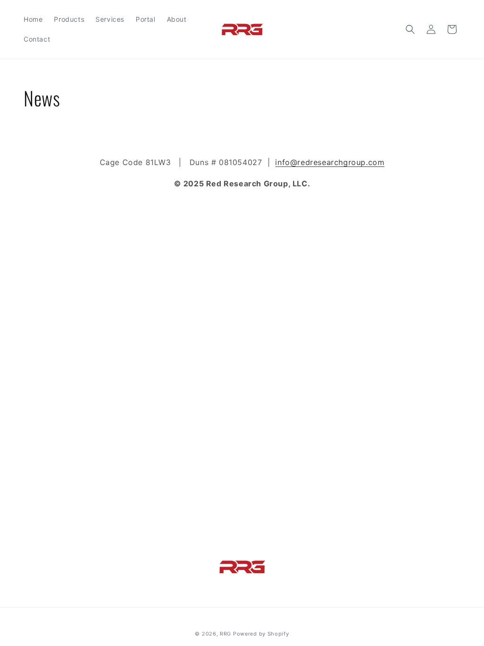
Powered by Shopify (261, 633)
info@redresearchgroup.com (329, 162)
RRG (225, 633)
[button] (410, 29)
